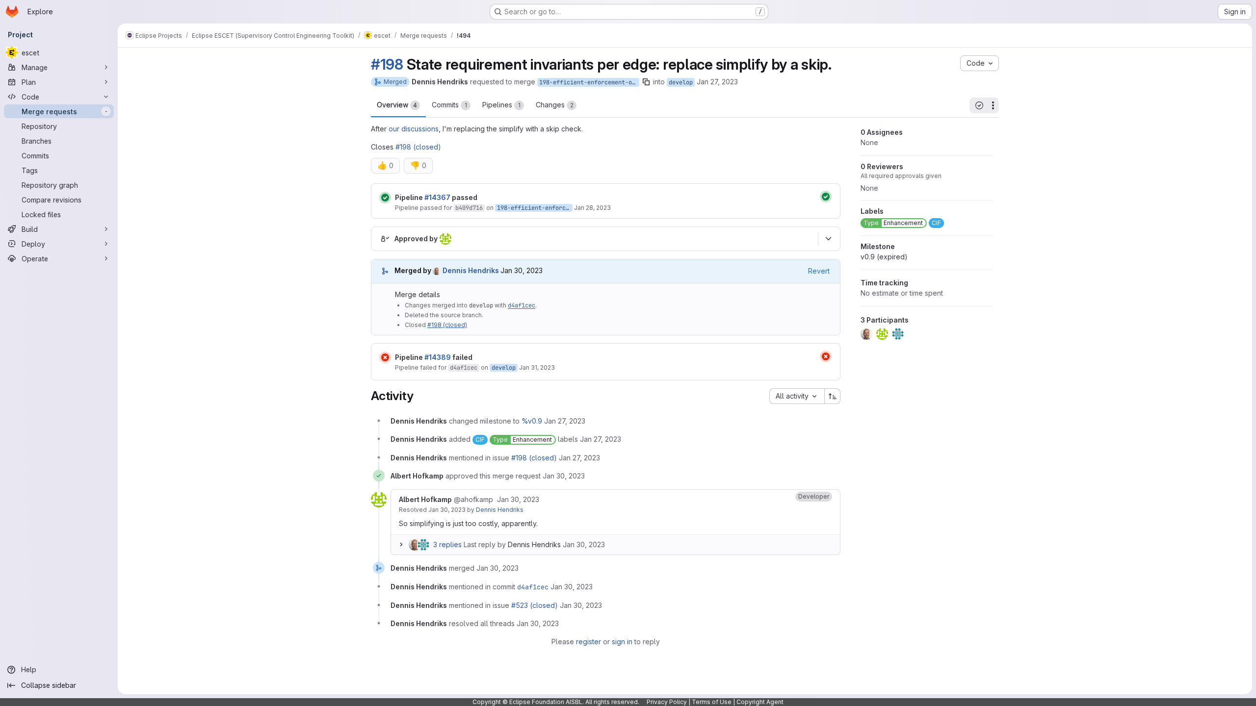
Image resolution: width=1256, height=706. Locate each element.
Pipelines (501, 105)
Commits (449, 105)
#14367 (437, 197)
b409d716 (469, 208)
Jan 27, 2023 (717, 81)
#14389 (437, 357)
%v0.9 (532, 421)
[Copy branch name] (646, 82)
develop (681, 82)
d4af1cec (521, 305)
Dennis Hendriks (499, 509)
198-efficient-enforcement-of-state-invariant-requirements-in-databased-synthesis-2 (589, 82)
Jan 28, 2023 (592, 207)
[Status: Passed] (385, 197)
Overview (397, 105)
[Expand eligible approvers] (828, 239)
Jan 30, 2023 (447, 509)
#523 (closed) (534, 605)
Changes (555, 105)
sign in (622, 641)
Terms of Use (712, 702)
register (588, 641)
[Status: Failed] (385, 357)
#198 (387, 64)
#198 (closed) (418, 147)
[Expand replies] (401, 545)
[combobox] (796, 396)
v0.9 (884, 256)
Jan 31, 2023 (537, 367)
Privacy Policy (667, 702)
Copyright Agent (760, 702)
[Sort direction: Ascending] (832, 396)
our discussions (414, 129)
